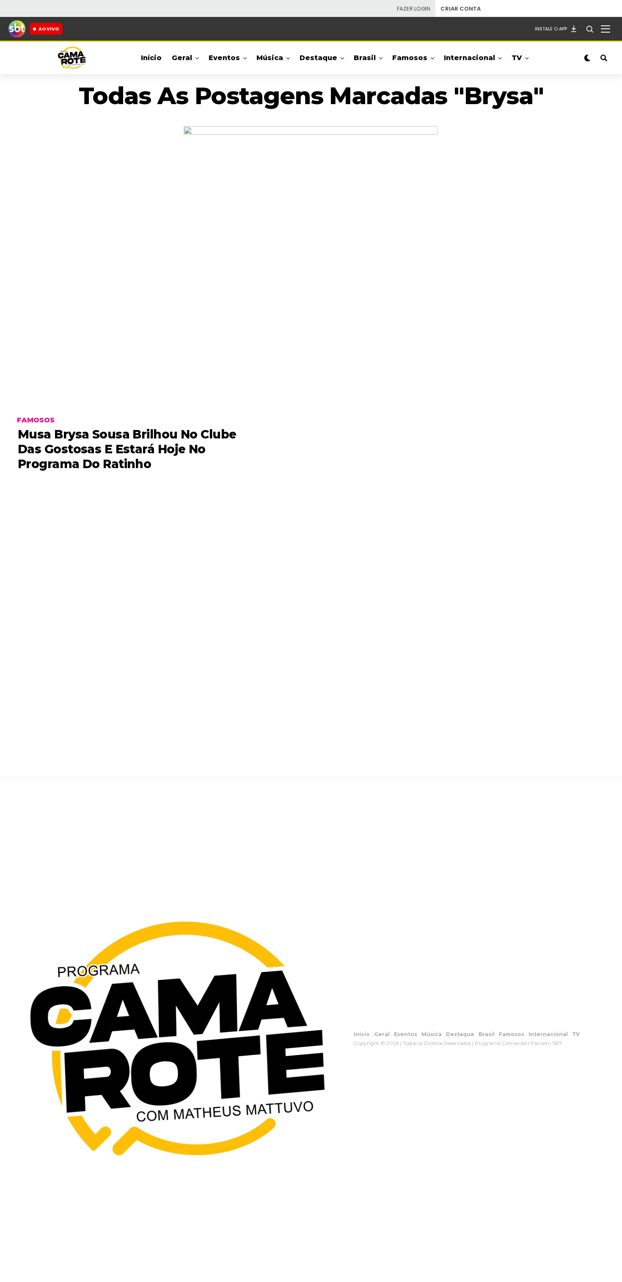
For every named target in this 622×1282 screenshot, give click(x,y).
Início (151, 58)
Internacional (469, 58)
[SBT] (16, 28)
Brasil (365, 58)
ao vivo (49, 28)
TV (517, 58)
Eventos (224, 58)
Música (269, 58)
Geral (182, 58)
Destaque (318, 58)
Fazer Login (413, 8)
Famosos (409, 58)
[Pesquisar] (589, 28)
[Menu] (605, 28)
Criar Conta (460, 8)
